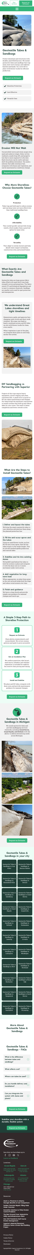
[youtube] (14, 1155)
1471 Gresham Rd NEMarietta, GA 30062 (23, 1178)
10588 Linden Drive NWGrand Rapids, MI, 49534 (9, 1169)
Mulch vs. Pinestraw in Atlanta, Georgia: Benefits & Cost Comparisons (16, 1202)
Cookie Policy (7, 1238)
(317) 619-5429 (9, 1181)
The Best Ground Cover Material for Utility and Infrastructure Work (15, 1215)
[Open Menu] (17, 9)
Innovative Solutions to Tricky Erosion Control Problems (16, 1211)
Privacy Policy (8, 1235)
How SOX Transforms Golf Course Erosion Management (14, 1220)
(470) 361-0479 (23, 1181)
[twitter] (18, 1155)
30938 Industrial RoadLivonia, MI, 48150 (23, 1169)
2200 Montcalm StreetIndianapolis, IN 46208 (9, 1178)
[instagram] (9, 1155)
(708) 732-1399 (7, 1190)
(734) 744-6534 (23, 1171)
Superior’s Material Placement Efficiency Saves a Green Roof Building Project (16, 1225)
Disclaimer (7, 1244)
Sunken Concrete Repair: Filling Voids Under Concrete (16, 1206)
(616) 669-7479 (9, 1171)
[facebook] (5, 1155)
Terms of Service (8, 1241)
